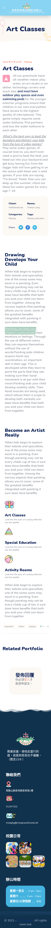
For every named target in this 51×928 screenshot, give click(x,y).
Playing (28, 62)
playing (32, 626)
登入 (27, 679)
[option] (25, 657)
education (9, 626)
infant (21, 626)
